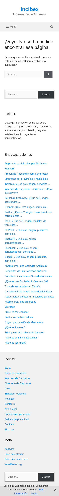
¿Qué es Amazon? (15, 327)
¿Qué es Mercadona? (17, 312)
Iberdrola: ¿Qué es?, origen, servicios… (27, 184)
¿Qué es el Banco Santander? (21, 337)
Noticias (9, 398)
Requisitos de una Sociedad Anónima (25, 271)
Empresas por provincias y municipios (26, 178)
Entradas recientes (15, 393)
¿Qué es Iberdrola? (15, 342)
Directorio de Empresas (18, 383)
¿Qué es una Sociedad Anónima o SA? (26, 281)
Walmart (9, 168)
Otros (8, 388)
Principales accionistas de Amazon (24, 332)
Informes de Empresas (17, 378)
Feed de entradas (14, 454)
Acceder (9, 448)
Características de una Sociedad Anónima (28, 276)
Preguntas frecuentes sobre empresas (26, 173)
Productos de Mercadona (19, 317)
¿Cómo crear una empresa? (20, 301)
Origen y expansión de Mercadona (24, 322)
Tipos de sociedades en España (22, 286)
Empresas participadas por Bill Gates (26, 163)
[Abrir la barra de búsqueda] (51, 26)
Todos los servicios (15, 373)
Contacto (10, 403)
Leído (34, 493)
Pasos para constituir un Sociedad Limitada (29, 296)
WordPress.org (13, 464)
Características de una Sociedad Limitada (28, 291)
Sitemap (9, 429)
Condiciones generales (17, 414)
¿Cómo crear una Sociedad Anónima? (26, 265)
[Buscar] (48, 74)
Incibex (30, 9)
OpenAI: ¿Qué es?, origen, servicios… (26, 207)
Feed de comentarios (16, 459)
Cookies (9, 424)
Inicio (8, 368)
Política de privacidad (17, 419)
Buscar (46, 94)
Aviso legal (11, 409)
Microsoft (10, 306)
